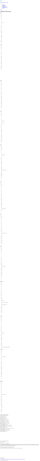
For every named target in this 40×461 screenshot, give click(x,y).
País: (0, 443)
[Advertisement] (17, 76)
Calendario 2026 (4, 5)
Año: (6, 443)
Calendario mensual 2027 (5, 7)
